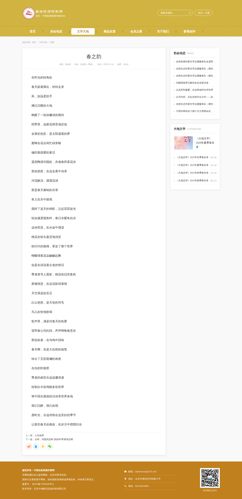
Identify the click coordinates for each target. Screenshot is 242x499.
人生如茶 (39, 435)
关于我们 (163, 31)
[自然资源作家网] (45, 19)
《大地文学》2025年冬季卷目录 (192, 157)
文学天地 (83, 31)
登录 (200, 13)
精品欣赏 (110, 31)
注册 (207, 13)
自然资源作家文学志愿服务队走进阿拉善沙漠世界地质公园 (206, 61)
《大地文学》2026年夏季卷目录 (205, 142)
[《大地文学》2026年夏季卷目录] (183, 149)
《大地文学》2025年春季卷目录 (192, 180)
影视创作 (190, 31)
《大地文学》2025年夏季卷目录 (192, 165)
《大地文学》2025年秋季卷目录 (192, 173)
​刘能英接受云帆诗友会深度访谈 (192, 83)
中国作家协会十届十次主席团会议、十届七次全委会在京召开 (207, 111)
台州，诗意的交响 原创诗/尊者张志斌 (54, 439)
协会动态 (56, 31)
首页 (33, 31)
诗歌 (52, 42)
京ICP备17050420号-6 (43, 484)
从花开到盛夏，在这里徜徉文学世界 (194, 90)
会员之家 (136, 31)
